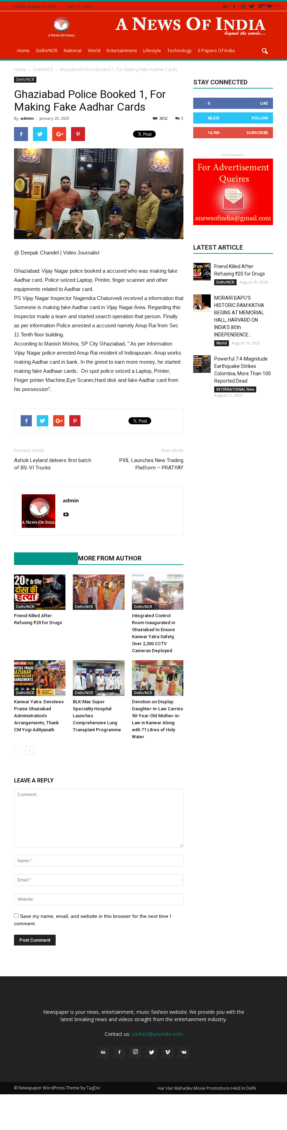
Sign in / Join (79, 6)
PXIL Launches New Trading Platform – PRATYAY (151, 464)
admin (27, 118)
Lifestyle (152, 50)
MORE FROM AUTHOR (109, 558)
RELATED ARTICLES (42, 558)
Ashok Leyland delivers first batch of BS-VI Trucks (52, 464)
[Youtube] (68, 515)
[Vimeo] (260, 6)
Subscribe (257, 132)
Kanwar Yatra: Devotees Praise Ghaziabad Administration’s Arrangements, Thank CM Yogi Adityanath (39, 715)
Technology (179, 50)
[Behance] (225, 6)
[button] (264, 51)
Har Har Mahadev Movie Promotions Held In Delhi (207, 1088)
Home (23, 50)
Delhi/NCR (46, 50)
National (73, 50)
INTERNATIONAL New (235, 389)
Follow (260, 117)
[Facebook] (234, 6)
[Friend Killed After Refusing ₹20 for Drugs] (39, 592)
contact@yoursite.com (157, 1034)
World (94, 50)
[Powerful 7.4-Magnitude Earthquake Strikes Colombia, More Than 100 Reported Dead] (202, 364)
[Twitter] (251, 6)
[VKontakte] (269, 6)
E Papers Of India (216, 50)
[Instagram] (243, 6)
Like (264, 103)
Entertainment (122, 50)
